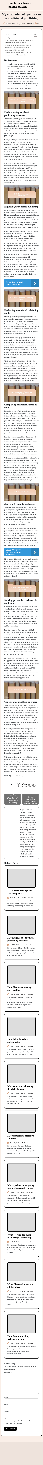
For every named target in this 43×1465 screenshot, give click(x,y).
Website (6, 1411)
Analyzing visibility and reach (14, 50)
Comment (8, 1372)
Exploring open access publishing (15, 42)
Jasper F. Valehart (26, 23)
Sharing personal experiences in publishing (18, 52)
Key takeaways (12, 38)
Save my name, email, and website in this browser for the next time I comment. (21, 1422)
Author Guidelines (17, 775)
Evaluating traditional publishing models (18, 45)
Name (6, 1397)
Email (6, 1404)
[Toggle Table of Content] (34, 35)
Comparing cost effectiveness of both (17, 47)
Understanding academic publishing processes (19, 40)
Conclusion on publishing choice (15, 55)
